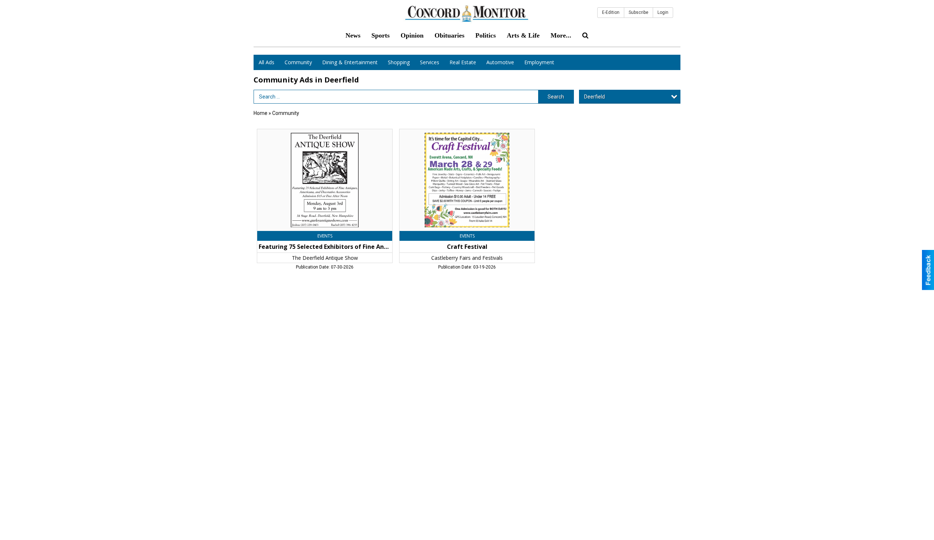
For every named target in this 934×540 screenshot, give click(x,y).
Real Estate (462, 62)
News (353, 35)
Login (662, 12)
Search (556, 97)
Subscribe (638, 12)
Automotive (500, 62)
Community (298, 62)
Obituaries (449, 35)
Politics (485, 35)
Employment (539, 62)
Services (429, 62)
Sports (380, 35)
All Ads (266, 62)
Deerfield (594, 97)
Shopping (399, 62)
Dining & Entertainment (350, 62)
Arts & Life (523, 35)
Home (260, 113)
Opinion (412, 35)
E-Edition (611, 12)
